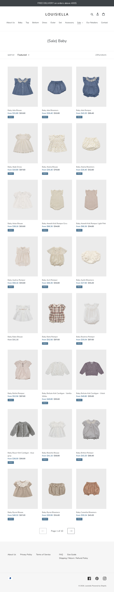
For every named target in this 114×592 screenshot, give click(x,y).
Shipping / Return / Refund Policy (73, 558)
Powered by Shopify (99, 586)
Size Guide (71, 554)
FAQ (61, 554)
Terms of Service (43, 554)
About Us (12, 554)
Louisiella (88, 586)
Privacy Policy (26, 554)
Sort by (11, 55)
